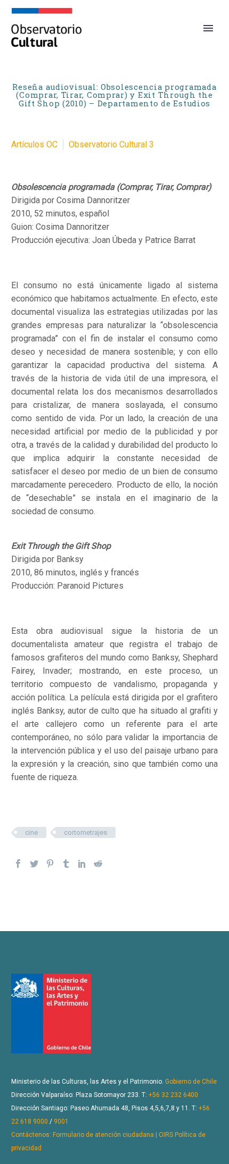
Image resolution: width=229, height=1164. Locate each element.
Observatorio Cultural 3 (111, 144)
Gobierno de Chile (191, 1081)
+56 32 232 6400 (173, 1095)
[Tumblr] (66, 863)
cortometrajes (85, 832)
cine (31, 832)
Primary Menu (208, 28)
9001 (61, 1121)
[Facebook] (18, 863)
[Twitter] (34, 863)
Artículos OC (34, 144)
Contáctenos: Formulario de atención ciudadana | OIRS (92, 1134)
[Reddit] (98, 863)
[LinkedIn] (82, 863)
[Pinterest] (50, 863)
